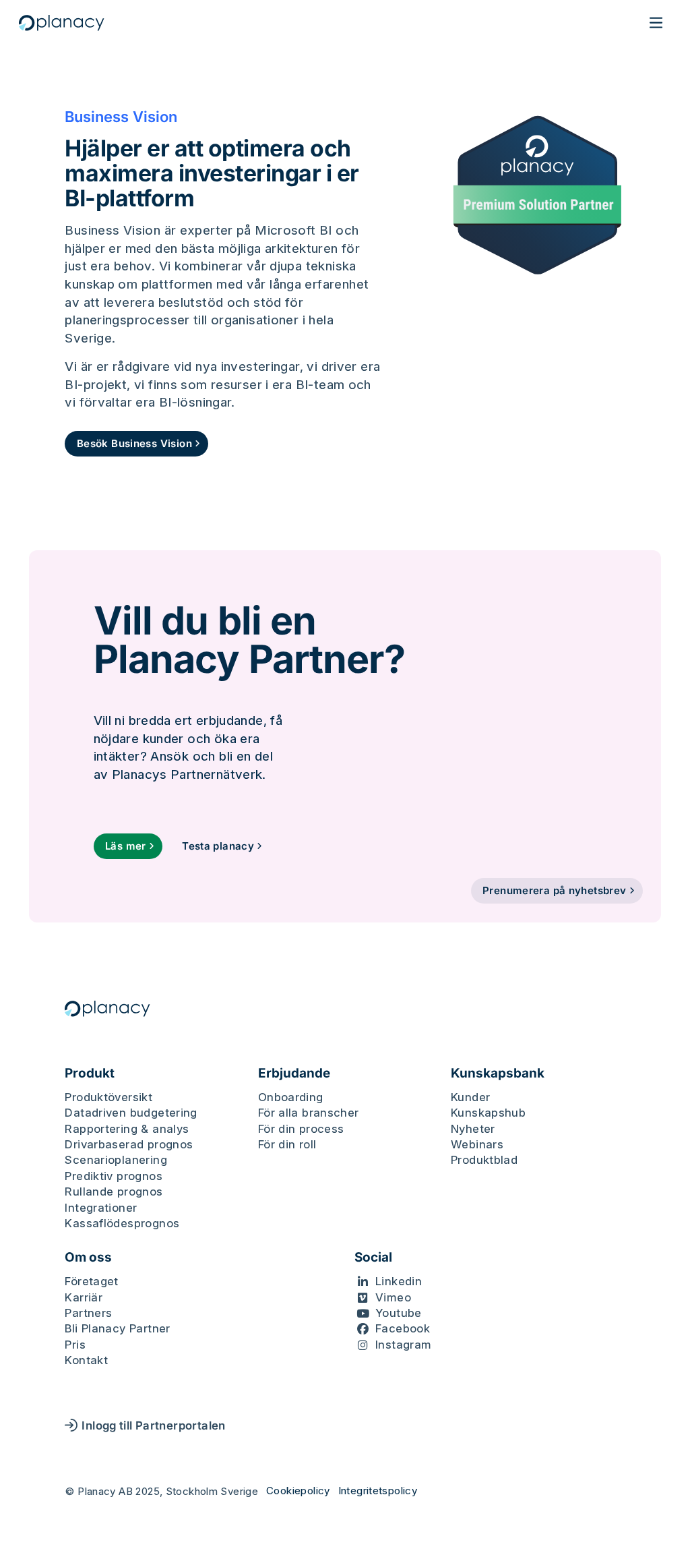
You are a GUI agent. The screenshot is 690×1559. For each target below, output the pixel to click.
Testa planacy (218, 846)
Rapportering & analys (127, 1129)
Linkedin (398, 1281)
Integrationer (101, 1207)
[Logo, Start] (61, 23)
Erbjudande (294, 1073)
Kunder (470, 1097)
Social (373, 1257)
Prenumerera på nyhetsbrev (554, 890)
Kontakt (86, 1360)
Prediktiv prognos (113, 1176)
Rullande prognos (113, 1191)
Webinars (477, 1144)
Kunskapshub (488, 1112)
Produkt (90, 1073)
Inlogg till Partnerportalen (153, 1425)
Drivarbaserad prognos (129, 1144)
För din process (301, 1129)
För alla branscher (308, 1112)
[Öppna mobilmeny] (656, 22)
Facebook (402, 1328)
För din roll (287, 1144)
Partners (88, 1313)
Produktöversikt (108, 1097)
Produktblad (484, 1160)
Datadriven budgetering (131, 1112)
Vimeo (393, 1297)
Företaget (91, 1281)
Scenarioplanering (115, 1160)
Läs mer (125, 846)
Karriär (83, 1297)
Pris (75, 1344)
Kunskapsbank (497, 1073)
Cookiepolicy (298, 1490)
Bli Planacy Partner (117, 1328)
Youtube (398, 1313)
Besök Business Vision (134, 443)
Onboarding (290, 1097)
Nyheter (473, 1129)
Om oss (88, 1257)
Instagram (403, 1344)
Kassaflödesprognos (122, 1223)
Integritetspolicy (377, 1490)
